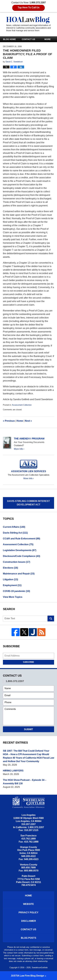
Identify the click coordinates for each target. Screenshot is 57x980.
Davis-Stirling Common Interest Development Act (28, 503)
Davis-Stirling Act (15, 533)
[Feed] (41, 632)
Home (20, 421)
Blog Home (9, 39)
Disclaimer (28, 921)
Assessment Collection (22, 405)
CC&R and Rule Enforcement (21, 538)
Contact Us (28, 39)
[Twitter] (24, 632)
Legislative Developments (19, 550)
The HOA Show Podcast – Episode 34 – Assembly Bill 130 (24, 782)
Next (28, 421)
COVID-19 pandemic (16, 591)
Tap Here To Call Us (28, 7)
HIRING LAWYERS (13, 770)
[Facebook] (15, 632)
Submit (28, 729)
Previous (9, 421)
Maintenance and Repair (18, 573)
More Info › (19, 449)
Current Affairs (14, 527)
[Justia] (32, 632)
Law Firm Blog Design (27, 975)
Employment (12, 585)
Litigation (10, 579)
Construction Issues (16, 562)
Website (28, 904)
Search (51, 618)
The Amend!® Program (29, 438)
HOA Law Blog (28, 24)
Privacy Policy (28, 912)
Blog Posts (28, 938)
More (47, 39)
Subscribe (28, 662)
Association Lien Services (28, 471)
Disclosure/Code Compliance (21, 556)
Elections (10, 568)
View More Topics (12, 597)
